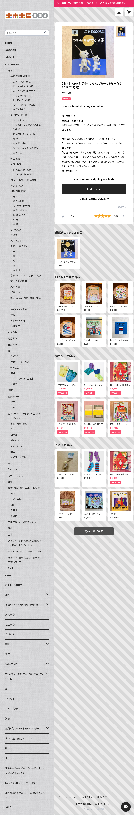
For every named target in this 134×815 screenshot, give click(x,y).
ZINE (13, 407)
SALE (11, 568)
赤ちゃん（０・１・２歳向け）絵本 (26, 275)
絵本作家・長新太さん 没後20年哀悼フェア (25, 795)
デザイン (14, 440)
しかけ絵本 (16, 229)
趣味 (12, 373)
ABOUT (9, 57)
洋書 (10, 482)
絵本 (10, 70)
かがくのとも (19, 109)
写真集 (14, 435)
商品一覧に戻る (93, 531)
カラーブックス (15, 475)
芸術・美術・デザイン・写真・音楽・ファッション (24, 676)
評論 (12, 315)
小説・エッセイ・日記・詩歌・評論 (24, 298)
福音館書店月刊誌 (20, 76)
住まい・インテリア (19, 362)
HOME (9, 43)
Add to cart (94, 189)
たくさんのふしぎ (21, 100)
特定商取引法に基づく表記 (94, 797)
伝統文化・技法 (18, 457)
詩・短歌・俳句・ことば (21, 309)
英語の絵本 (16, 286)
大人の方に (16, 240)
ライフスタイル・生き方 (22, 378)
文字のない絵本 (18, 281)
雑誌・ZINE (13, 396)
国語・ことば (19, 214)
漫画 (10, 390)
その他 (13, 515)
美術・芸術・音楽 (21, 205)
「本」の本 (12, 469)
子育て (13, 384)
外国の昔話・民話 (22, 174)
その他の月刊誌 (18, 114)
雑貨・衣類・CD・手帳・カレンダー (25, 488)
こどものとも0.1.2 (22, 81)
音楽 (12, 429)
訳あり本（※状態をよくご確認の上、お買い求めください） (24, 770)
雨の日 (16, 270)
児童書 (14, 235)
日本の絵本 (16, 153)
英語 (15, 224)
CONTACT (11, 575)
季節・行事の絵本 (19, 246)
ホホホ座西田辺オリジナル (22, 522)
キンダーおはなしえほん (25, 147)
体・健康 (14, 367)
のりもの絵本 (17, 185)
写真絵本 (15, 292)
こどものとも (19, 95)
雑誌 (12, 402)
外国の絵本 (16, 158)
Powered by (90, 809)
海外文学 (15, 326)
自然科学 (12, 344)
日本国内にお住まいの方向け (94, 198)
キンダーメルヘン (22, 143)
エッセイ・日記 (17, 320)
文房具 (14, 510)
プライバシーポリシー (67, 797)
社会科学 (12, 338)
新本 (10, 528)
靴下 (12, 493)
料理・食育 (18, 201)
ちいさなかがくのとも (24, 104)
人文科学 (12, 332)
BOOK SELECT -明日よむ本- (24, 551)
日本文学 (15, 303)
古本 (10, 534)
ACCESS (10, 50)
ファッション (16, 446)
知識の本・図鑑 (18, 191)
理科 (15, 196)
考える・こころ (20, 210)
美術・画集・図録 (18, 424)
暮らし (11, 350)
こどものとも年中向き (24, 91)
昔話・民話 (15, 164)
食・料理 (14, 356)
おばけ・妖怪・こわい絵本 (23, 180)
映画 (12, 451)
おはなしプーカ (21, 120)
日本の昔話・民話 (22, 169)
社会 (15, 219)
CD (12, 504)
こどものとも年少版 (23, 86)
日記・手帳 (15, 499)
